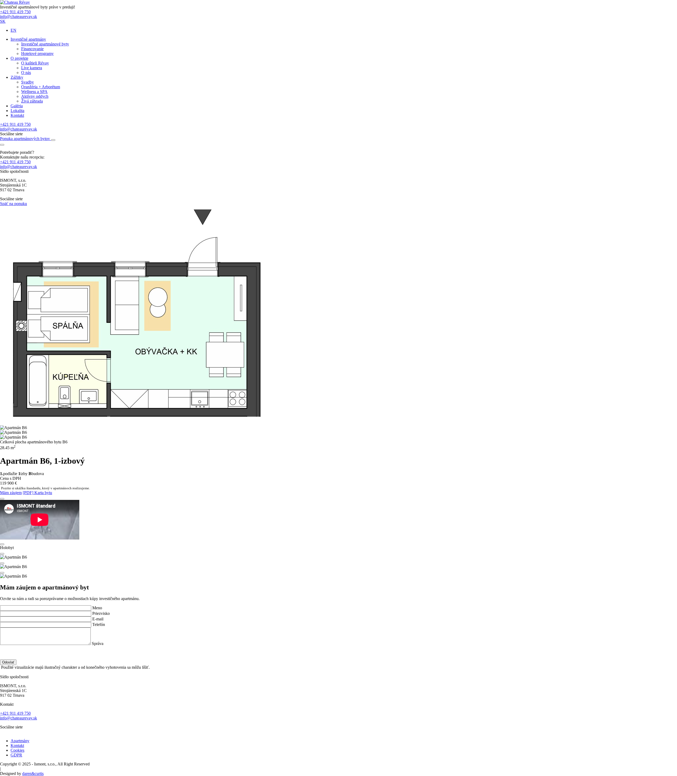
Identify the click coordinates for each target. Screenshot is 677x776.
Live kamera (31, 68)
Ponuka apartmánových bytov (25, 138)
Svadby (27, 82)
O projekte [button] (19, 58)
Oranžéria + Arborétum (40, 87)
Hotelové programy (37, 53)
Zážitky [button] (17, 77)
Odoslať (8, 662)
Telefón (98, 624)
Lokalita (17, 110)
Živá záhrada (32, 101)
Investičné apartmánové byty (45, 44)
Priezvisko (101, 613)
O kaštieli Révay (35, 63)
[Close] (2, 499)
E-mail (97, 619)
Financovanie (32, 49)
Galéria (17, 106)
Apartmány (20, 740)
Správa (97, 643)
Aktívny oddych (34, 96)
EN (13, 30)
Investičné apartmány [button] (28, 39)
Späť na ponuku (13, 203)
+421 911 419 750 (15, 12)
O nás (26, 72)
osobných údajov (57, 648)
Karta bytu (37, 492)
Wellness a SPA (34, 91)
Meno (97, 608)
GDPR (16, 755)
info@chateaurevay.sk (18, 16)
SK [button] (3, 21)
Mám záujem (11, 492)
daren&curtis (33, 773)
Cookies (17, 750)
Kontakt (17, 115)
